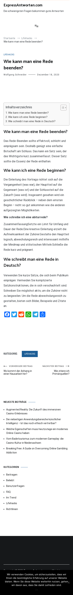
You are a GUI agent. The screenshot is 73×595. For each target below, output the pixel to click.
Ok (36, 589)
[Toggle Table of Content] (62, 108)
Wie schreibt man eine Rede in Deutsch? (31, 121)
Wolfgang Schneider (15, 74)
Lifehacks (9, 54)
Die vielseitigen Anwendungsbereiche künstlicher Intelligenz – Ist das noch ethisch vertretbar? (33, 421)
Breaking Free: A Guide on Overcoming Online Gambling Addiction (37, 450)
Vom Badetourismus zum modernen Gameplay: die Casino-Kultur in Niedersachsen (35, 440)
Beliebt (10, 480)
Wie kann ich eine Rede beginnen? (27, 117)
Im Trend (11, 497)
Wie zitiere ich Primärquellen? (56, 370)
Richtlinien (12, 509)
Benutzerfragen (15, 486)
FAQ (8, 491)
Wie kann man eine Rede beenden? (28, 112)
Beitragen (11, 474)
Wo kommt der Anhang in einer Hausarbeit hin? (18, 370)
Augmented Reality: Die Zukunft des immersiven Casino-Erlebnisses (33, 411)
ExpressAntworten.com (23, 5)
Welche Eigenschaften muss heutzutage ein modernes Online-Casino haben (37, 431)
